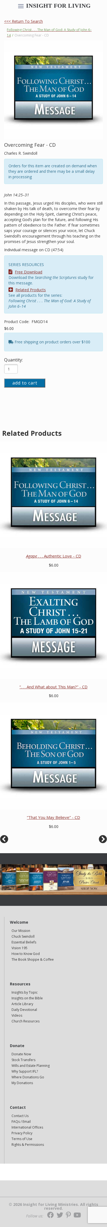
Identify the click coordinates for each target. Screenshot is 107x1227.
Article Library (22, 1004)
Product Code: (17, 321)
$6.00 (9, 328)
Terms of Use (22, 1138)
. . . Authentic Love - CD (53, 556)
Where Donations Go (28, 1077)
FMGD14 (39, 321)
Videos (17, 1015)
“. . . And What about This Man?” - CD (53, 686)
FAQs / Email (21, 1121)
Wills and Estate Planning (31, 1065)
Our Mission (21, 930)
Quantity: (13, 360)
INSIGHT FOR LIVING (58, 6)
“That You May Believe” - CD (53, 817)
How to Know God (26, 953)
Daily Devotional (24, 1009)
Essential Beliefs (24, 942)
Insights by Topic (25, 992)
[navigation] (21, 6)
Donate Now (21, 1054)
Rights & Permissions (28, 1144)
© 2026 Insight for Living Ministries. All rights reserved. (53, 1206)
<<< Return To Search (23, 21)
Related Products (30, 289)
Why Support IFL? (25, 1071)
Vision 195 (19, 948)
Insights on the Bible (27, 998)
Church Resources (26, 1021)
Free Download (28, 272)
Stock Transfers (23, 1060)
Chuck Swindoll (23, 936)
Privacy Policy (22, 1133)
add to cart (24, 383)
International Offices (27, 1127)
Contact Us (20, 1115)
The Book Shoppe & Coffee (33, 959)
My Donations (22, 1083)
